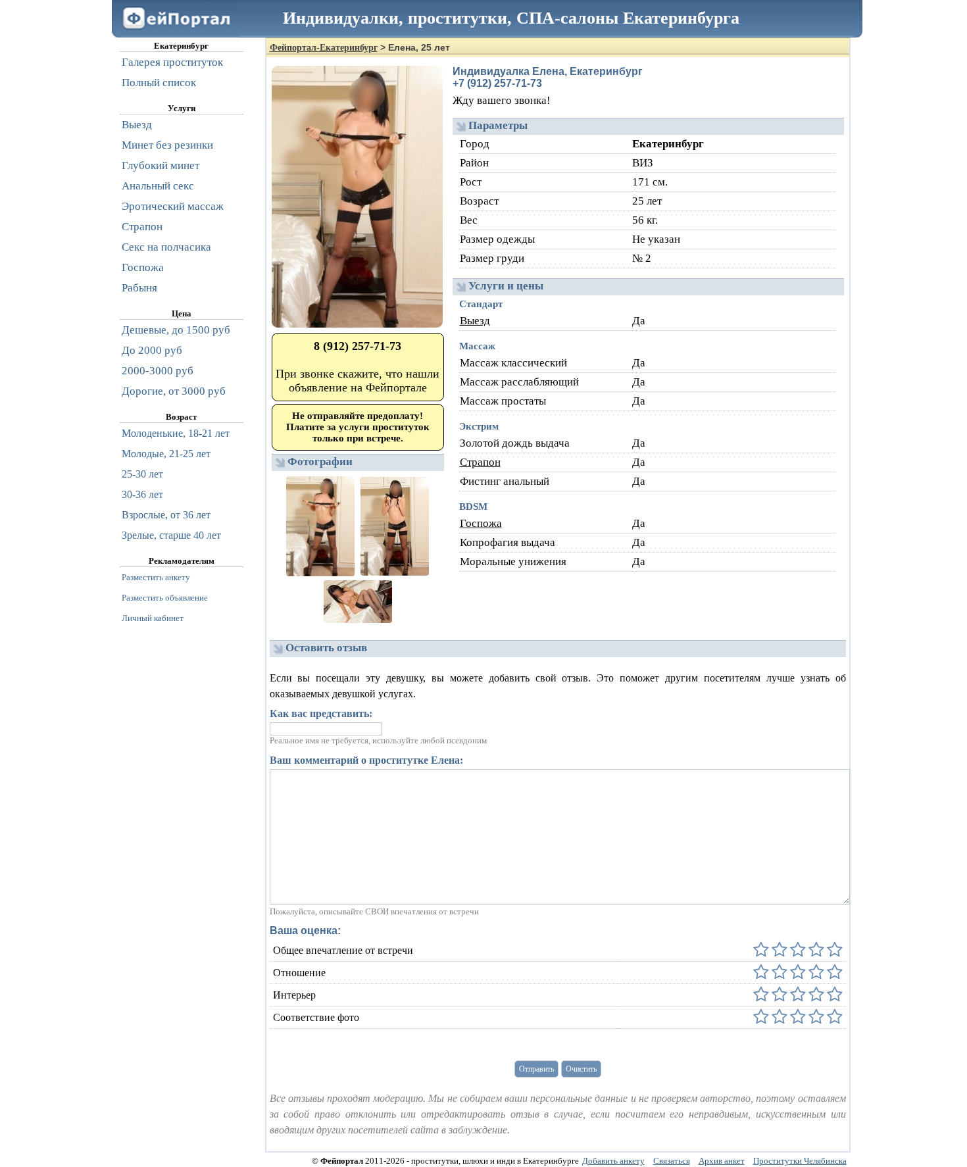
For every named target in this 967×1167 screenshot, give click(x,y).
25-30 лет (142, 474)
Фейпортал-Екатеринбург (324, 48)
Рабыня (139, 288)
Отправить (536, 1069)
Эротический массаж (173, 206)
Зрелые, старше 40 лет (171, 535)
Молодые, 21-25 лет (166, 453)
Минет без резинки (167, 145)
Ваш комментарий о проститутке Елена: (366, 760)
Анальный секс (158, 186)
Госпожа (481, 523)
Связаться (671, 1161)
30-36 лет (142, 494)
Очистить (581, 1069)
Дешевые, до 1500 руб (176, 330)
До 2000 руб (152, 350)
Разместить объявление (165, 598)
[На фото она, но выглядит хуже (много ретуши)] (815, 1017)
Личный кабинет (153, 618)
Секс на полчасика (166, 247)
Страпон (480, 462)
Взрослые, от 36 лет (166, 514)
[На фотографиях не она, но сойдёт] (778, 1017)
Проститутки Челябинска (800, 1161)
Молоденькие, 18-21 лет (176, 433)
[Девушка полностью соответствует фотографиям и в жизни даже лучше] (833, 1017)
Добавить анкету (613, 1161)
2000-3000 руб (157, 370)
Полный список (159, 82)
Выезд (475, 320)
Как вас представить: (321, 713)
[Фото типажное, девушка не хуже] (796, 1017)
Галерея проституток (172, 62)
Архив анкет (722, 1161)
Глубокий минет (160, 165)
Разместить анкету (156, 577)
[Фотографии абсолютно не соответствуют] (761, 1017)
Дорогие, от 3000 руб (174, 391)
